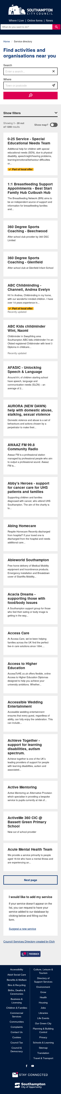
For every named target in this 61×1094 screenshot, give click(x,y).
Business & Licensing (17, 1001)
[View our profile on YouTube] (32, 1066)
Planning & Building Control (43, 1030)
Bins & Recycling (17, 985)
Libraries (43, 1013)
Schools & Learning (43, 1042)
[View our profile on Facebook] (26, 1066)
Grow (43, 992)
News (49, 20)
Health (43, 997)
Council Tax (17, 1042)
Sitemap (43, 1047)
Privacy (43, 1037)
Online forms (35, 20)
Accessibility (16, 969)
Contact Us (17, 1032)
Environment (43, 987)
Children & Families (16, 1007)
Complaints (17, 1027)
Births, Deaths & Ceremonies (16, 992)
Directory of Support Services (43, 980)
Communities (17, 1021)
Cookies (16, 1037)
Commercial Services (16, 1015)
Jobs (43, 1007)
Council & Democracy (17, 1049)
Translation (43, 1053)
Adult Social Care (16, 974)
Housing (43, 1002)
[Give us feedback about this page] (30, 953)
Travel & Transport (43, 1058)
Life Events (43, 1018)
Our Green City (43, 1023)
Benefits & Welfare (17, 980)
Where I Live (16, 20)
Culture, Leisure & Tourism (43, 971)
